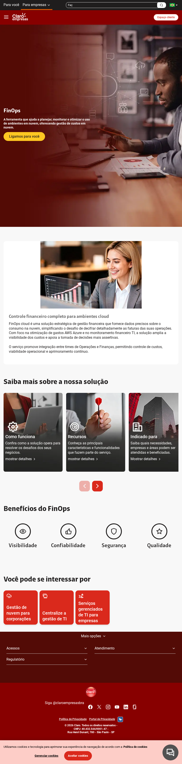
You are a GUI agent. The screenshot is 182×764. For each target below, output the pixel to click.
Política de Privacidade (73, 719)
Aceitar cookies (78, 755)
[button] (33, 432)
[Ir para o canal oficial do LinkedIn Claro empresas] (126, 707)
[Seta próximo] (97, 486)
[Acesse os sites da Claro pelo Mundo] (173, 5)
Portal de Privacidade (102, 719)
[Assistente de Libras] (120, 719)
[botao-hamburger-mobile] (6, 17)
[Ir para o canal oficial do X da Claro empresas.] (99, 707)
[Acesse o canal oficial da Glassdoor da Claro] (134, 707)
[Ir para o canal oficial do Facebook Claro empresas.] (90, 707)
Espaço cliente (166, 17)
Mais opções (91, 636)
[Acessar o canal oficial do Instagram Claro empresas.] (108, 707)
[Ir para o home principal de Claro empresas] (20, 17)
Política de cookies (135, 746)
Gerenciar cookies (46, 755)
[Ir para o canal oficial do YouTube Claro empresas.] (117, 707)
